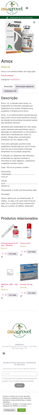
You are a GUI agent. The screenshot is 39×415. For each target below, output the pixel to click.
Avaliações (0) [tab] (10, 91)
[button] (27, 8)
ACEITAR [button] (21, 410)
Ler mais (12, 254)
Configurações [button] (9, 410)
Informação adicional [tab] (24, 86)
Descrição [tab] (8, 86)
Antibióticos (15, 79)
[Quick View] (5, 254)
